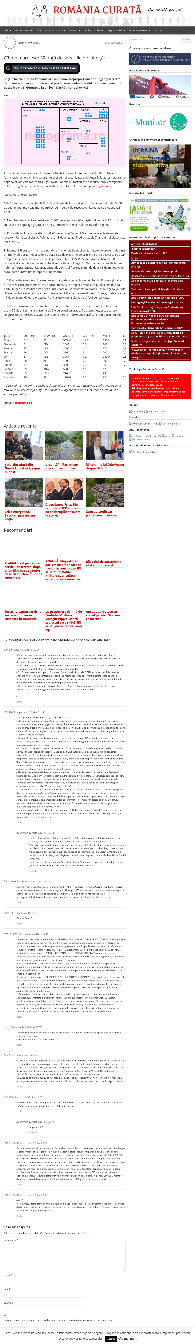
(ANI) (160, 302)
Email (8, 1289)
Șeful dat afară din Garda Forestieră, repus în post (23, 468)
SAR (6, 30)
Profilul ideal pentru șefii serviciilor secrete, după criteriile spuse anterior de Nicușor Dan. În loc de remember (23, 570)
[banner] (97, 14)
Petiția (134, 258)
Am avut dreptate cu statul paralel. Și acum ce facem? (103, 615)
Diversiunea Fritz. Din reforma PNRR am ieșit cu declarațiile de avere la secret (62, 509)
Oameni (73, 30)
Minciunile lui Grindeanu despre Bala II (105, 466)
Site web (8, 1302)
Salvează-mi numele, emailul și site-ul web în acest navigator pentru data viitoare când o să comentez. (58, 1320)
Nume (8, 1275)
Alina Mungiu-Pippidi (27, 30)
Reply (19, 701)
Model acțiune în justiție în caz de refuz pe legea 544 (160, 276)
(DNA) (160, 297)
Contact (158, 30)
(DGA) (160, 328)
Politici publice (93, 30)
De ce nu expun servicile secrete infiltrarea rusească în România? (23, 615)
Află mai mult (127, 1338)
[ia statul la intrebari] (160, 231)
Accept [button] (111, 1338)
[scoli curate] (160, 64)
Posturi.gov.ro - (159, 353)
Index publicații (54, 30)
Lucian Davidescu (29, 43)
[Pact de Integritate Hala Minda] (160, 98)
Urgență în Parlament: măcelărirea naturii (62, 466)
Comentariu (11, 1239)
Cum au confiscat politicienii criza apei (101, 513)
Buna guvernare (138, 30)
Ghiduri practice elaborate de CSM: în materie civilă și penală (160, 334)
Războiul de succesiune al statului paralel (103, 563)
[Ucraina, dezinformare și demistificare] (160, 133)
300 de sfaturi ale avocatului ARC (149, 253)
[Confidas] (142, 451)
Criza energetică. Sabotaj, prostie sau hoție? (20, 515)
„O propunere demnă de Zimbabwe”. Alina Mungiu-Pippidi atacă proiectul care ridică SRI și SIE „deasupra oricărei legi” (63, 621)
